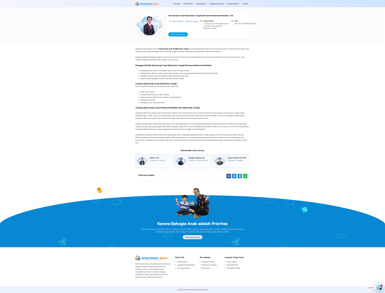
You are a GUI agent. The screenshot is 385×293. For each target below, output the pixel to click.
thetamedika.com (202, 289)
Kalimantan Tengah (191, 21)
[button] (228, 176)
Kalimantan (180, 21)
